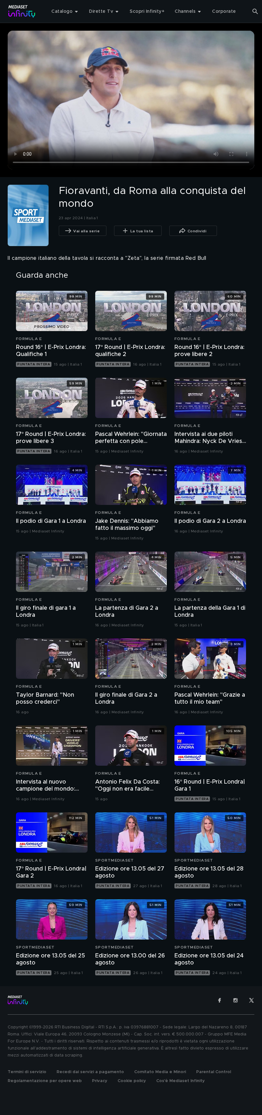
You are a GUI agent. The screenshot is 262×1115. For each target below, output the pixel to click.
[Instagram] (235, 1000)
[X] (251, 1000)
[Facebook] (219, 1000)
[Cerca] (255, 11)
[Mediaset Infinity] (22, 11)
